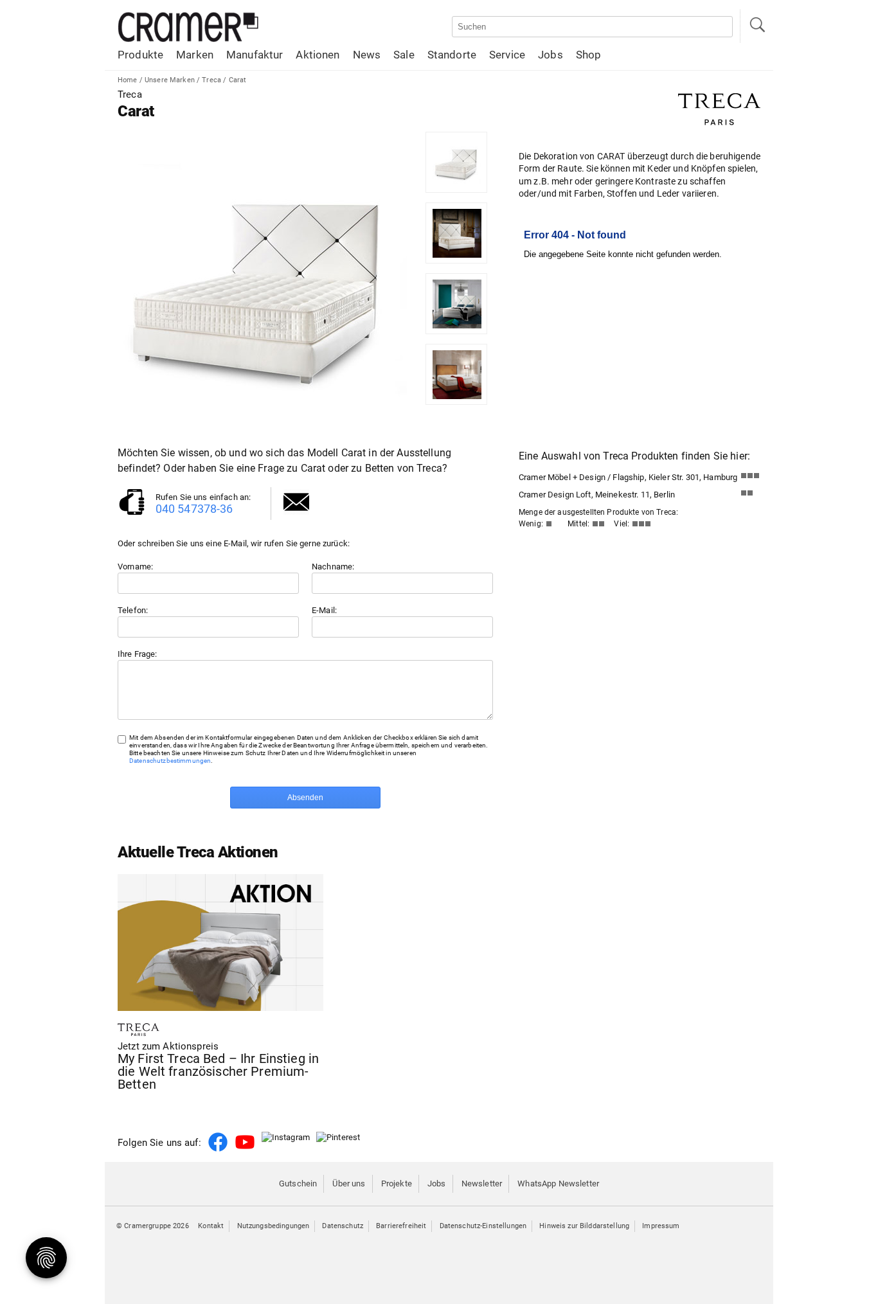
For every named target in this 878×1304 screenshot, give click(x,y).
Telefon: (133, 610)
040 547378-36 (194, 508)
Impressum (660, 1226)
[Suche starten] (756, 26)
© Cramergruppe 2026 (152, 1226)
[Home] (188, 39)
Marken (194, 54)
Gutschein (298, 1183)
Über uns (348, 1183)
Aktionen (317, 54)
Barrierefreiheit (401, 1226)
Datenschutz (342, 1226)
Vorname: (135, 566)
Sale (404, 54)
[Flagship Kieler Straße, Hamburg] (750, 478)
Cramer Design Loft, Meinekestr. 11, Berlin (597, 494)
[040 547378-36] (132, 514)
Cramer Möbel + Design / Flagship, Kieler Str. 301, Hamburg (628, 477)
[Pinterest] (338, 1137)
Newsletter (481, 1183)
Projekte (396, 1183)
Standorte (451, 54)
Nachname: (333, 566)
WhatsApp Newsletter (558, 1183)
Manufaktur (254, 54)
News (367, 54)
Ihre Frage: (137, 654)
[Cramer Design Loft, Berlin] (750, 496)
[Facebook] (218, 1149)
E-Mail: (324, 610)
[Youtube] (245, 1149)
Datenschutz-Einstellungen (483, 1226)
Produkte (140, 54)
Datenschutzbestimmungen (170, 760)
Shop (589, 54)
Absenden (305, 797)
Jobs (550, 54)
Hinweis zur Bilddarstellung (584, 1226)
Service (507, 54)
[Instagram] (286, 1137)
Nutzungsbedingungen (273, 1226)
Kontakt (211, 1226)
